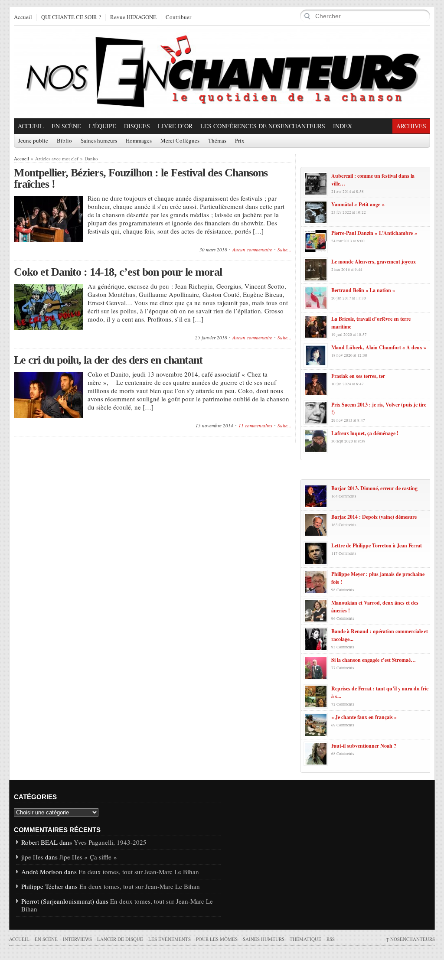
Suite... (284, 249)
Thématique (305, 939)
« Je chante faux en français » (364, 717)
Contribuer (178, 17)
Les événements (169, 939)
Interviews (77, 939)
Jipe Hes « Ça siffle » (88, 857)
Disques (137, 126)
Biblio (64, 140)
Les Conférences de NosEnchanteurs (262, 126)
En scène (66, 126)
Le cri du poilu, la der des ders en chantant (108, 360)
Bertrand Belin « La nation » (363, 290)
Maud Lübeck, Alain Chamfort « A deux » (378, 347)
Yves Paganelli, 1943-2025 (110, 842)
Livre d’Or (175, 126)
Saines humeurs (99, 140)
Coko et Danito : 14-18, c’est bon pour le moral (118, 272)
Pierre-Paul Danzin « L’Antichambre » (374, 233)
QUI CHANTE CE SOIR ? (71, 17)
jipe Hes (32, 857)
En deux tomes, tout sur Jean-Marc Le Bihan (138, 871)
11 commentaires (255, 425)
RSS (330, 939)
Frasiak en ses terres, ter (358, 376)
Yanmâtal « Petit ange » (358, 204)
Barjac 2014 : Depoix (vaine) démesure (374, 517)
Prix (240, 140)
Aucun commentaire (252, 249)
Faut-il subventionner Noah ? (363, 745)
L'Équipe (102, 126)
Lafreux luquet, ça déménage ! (364, 433)
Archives (411, 126)
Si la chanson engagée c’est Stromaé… (373, 660)
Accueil (23, 17)
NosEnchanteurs (410, 939)
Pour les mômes (217, 939)
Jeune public (33, 140)
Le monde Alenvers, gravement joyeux (373, 261)
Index (342, 126)
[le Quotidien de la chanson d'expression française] (222, 72)
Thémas (217, 140)
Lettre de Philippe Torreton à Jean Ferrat (376, 545)
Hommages (139, 140)
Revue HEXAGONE (133, 17)
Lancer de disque (120, 939)
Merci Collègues (179, 140)
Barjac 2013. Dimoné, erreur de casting (374, 488)
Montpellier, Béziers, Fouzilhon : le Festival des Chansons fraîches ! (141, 178)
